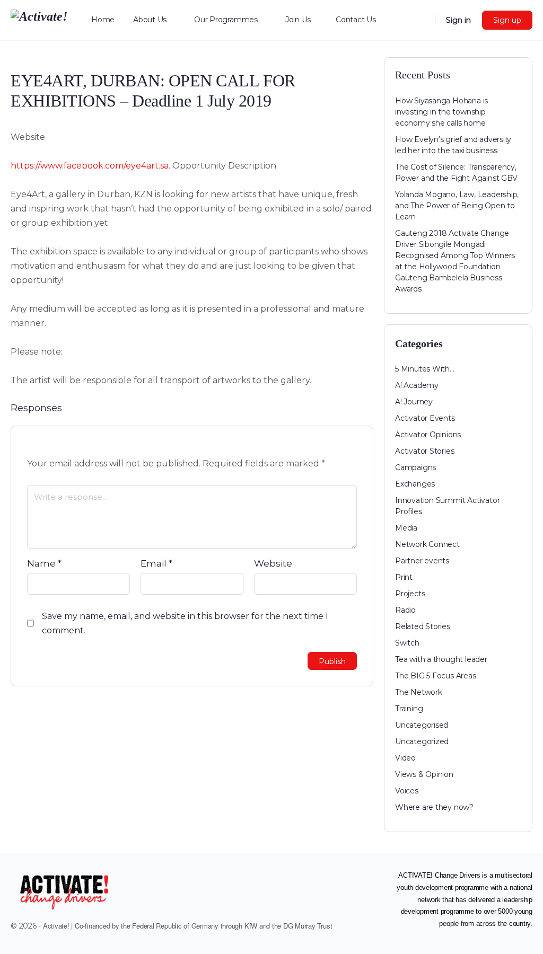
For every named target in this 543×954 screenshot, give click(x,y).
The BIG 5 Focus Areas (435, 676)
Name (44, 563)
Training (409, 708)
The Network (418, 692)
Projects (410, 593)
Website (273, 563)
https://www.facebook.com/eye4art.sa (90, 166)
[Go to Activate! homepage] (39, 19)
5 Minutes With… (424, 369)
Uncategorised (421, 725)
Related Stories (422, 626)
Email (156, 563)
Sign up (507, 20)
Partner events (422, 561)
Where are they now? (434, 807)
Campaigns (415, 467)
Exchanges (415, 484)
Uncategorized (422, 741)
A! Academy (417, 385)
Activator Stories (424, 451)
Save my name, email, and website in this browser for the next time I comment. (185, 623)
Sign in (458, 20)
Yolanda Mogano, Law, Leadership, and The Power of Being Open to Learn (457, 206)
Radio (405, 610)
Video (405, 758)
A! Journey (414, 402)
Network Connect (427, 544)
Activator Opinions (428, 434)
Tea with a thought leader (441, 659)
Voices (406, 791)
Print (404, 577)
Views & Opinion (424, 774)
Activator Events (425, 418)
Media (406, 528)
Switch (407, 643)
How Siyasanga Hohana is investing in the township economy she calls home (441, 112)
